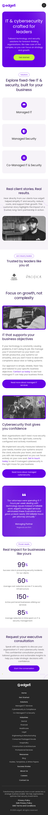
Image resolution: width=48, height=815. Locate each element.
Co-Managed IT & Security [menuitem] (24, 713)
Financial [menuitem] (24, 725)
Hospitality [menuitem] (24, 743)
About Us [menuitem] (24, 771)
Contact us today (21, 371)
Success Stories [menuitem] (24, 766)
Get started (24, 57)
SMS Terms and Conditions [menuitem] (24, 805)
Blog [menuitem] (24, 758)
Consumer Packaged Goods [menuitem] (24, 739)
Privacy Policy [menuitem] (24, 800)
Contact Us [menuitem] (24, 780)
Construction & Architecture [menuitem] (24, 746)
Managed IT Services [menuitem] (24, 706)
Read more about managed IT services (24, 383)
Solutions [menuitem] (24, 702)
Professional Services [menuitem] (24, 750)
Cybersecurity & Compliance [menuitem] (24, 709)
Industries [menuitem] (24, 717)
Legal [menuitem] (24, 732)
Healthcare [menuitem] (24, 728)
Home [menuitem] (24, 693)
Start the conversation (24, 668)
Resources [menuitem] (24, 754)
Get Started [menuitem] (24, 697)
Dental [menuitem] (24, 721)
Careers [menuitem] (24, 775)
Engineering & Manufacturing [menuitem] (24, 735)
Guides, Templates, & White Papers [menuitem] (24, 762)
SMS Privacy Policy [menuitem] (24, 803)
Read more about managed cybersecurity (24, 473)
